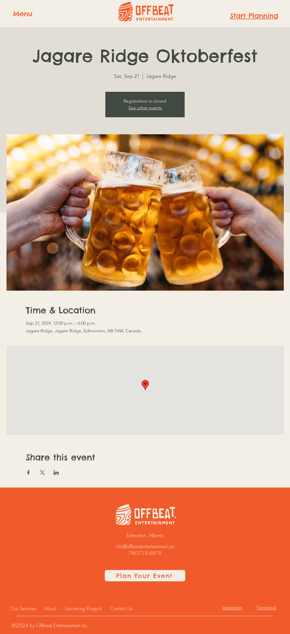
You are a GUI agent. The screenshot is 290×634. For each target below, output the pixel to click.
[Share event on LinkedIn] (56, 472)
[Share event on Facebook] (28, 472)
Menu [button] (23, 13)
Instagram (232, 607)
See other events (145, 107)
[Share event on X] (42, 472)
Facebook (266, 607)
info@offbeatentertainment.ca (145, 546)
